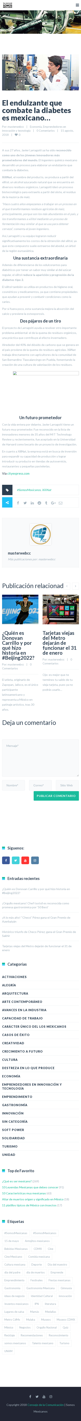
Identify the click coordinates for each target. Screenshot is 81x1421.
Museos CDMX (66, 1319)
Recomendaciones (32, 1335)
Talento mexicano (42, 1343)
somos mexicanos (15, 1343)
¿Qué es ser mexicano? (17, 1181)
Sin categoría (15, 1121)
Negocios (25, 1327)
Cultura (10, 1059)
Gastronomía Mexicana (40, 1288)
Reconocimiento (58, 1335)
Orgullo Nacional (47, 1327)
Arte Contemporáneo (22, 1001)
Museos (46, 1319)
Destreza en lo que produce (28, 1068)
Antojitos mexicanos (37, 1241)
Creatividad (13, 1043)
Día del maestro (57, 1264)
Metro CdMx (12, 1319)
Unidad (8, 1154)
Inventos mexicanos (16, 1303)
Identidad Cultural (42, 1296)
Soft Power (13, 1130)
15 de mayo (11, 1241)
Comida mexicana (39, 1256)
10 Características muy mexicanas (24, 1193)
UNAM (8, 1351)
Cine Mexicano (13, 1256)
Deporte (36, 1264)
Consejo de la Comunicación (45, 1405)
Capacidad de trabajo (22, 1018)
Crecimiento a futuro (22, 1051)
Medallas (50, 1311)
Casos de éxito (16, 1035)
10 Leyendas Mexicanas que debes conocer (30, 1187)
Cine (50, 1248)
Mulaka (30, 1319)
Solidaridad (13, 1138)
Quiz (65, 1327)
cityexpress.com (18, 473)
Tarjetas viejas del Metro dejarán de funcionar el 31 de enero (60, 643)
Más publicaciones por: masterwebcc (31, 559)
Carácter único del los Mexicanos (34, 1026)
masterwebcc (16, 126)
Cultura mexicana (14, 1264)
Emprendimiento (17, 1097)
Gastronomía (14, 1105)
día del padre (12, 1272)
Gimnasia (66, 1288)
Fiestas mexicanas (59, 1280)
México (8, 1327)
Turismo (10, 1146)
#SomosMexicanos (29, 490)
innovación (65, 1296)
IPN (36, 1303)
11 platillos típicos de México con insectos (29, 1205)
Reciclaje (9, 1335)
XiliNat (46, 490)
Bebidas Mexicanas (16, 1248)
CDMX (38, 1248)
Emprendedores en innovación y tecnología (32, 1086)
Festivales (37, 1280)
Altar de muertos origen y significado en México (33, 1199)
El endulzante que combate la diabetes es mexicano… (36, 110)
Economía (36, 126)
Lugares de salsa (14, 1311)
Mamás (34, 1311)
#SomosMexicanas (15, 1233)
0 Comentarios (46, 130)
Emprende (57, 1272)
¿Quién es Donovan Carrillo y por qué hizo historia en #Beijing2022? (18, 645)
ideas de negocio (14, 1296)
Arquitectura (15, 993)
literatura (50, 1303)
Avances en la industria (24, 1010)
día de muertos (35, 1272)
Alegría (9, 985)
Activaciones (14, 977)
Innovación (13, 1113)
